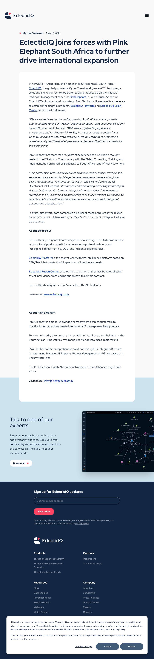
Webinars (39, 607)
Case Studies (41, 592)
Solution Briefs (41, 602)
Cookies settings (83, 646)
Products (40, 553)
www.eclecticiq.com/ (56, 294)
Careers (87, 612)
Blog (36, 588)
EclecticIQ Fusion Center (44, 271)
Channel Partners (92, 563)
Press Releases (91, 597)
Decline (131, 646)
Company (89, 582)
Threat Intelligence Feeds (47, 572)
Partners (88, 553)
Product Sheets (42, 597)
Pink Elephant (77, 97)
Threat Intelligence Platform (49, 558)
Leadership (89, 592)
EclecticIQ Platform (83, 105)
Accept (107, 646)
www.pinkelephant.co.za (58, 380)
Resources (40, 582)
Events (87, 607)
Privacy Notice (82, 523)
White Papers (41, 612)
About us (88, 588)
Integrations (89, 558)
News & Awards (91, 602)
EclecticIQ (35, 88)
